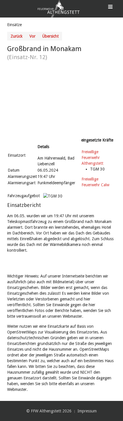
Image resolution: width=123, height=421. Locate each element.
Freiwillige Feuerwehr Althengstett (92, 158)
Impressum (87, 411)
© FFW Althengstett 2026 (49, 411)
